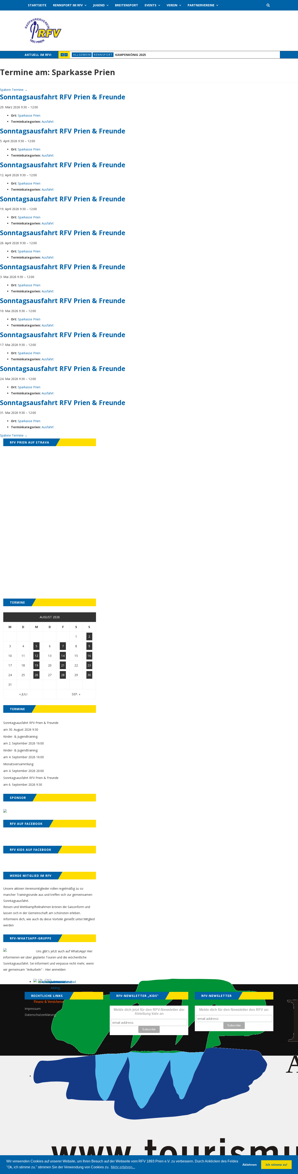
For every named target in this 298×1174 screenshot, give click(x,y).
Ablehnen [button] (249, 1164)
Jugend (99, 5)
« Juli (23, 694)
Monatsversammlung (18, 764)
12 (36, 656)
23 (89, 665)
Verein (172, 5)
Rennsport (103, 55)
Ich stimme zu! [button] (276, 1164)
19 (36, 665)
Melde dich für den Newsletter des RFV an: (234, 1010)
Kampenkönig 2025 (130, 55)
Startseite (37, 5)
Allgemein (82, 55)
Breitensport (126, 5)
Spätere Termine (13, 90)
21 (63, 665)
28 (63, 675)
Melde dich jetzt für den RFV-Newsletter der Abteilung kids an (149, 1011)
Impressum (33, 1009)
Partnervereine (201, 5)
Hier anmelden (55, 969)
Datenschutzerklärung (40, 1015)
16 (89, 656)
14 (63, 656)
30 (89, 675)
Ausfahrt (48, 121)
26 (36, 675)
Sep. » (76, 694)
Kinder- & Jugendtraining (20, 736)
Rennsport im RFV (68, 5)
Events (150, 5)
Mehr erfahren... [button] (123, 1167)
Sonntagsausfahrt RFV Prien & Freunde (30, 723)
